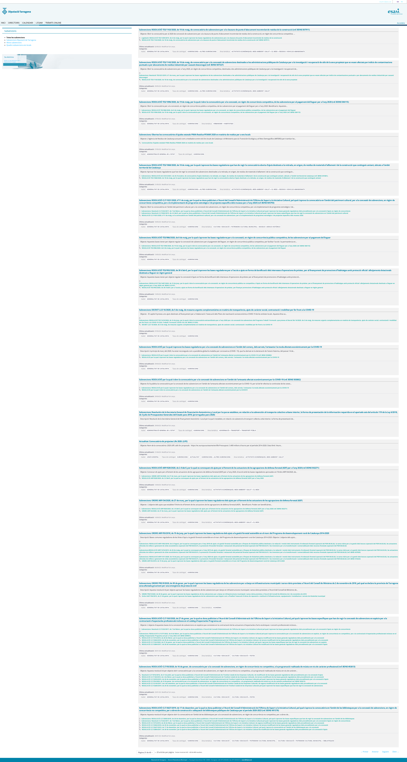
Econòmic (217, 608)
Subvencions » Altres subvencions (202, 51)
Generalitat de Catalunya (158, 51)
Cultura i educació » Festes (243, 656)
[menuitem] (3, 22)
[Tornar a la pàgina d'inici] (395, 11)
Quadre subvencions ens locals (18, 45)
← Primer (364, 752)
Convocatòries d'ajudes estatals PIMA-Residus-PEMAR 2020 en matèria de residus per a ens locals (177, 143)
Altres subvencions (14, 42)
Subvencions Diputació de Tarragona (21, 40)
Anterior (375, 752)
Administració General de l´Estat (161, 154)
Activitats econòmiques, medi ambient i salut (251, 91)
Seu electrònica (9, 57)
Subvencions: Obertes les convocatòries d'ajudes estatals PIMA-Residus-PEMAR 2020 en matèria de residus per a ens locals (194, 134)
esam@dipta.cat (247, 760)
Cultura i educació (221, 656)
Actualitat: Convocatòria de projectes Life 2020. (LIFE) (163, 441)
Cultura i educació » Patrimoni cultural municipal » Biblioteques (306, 741)
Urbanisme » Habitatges (223, 124)
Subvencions (193, 124)
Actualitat (194, 457)
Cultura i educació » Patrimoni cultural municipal (254, 741)
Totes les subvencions (15, 37)
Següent (385, 752)
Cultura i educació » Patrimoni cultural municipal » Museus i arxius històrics (246, 227)
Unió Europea (152, 457)
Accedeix (401, 23)
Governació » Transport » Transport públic (237, 430)
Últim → (395, 752)
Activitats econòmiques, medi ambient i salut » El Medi (236, 490)
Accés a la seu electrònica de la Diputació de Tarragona (12, 61)
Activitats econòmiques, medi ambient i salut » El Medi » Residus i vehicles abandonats (268, 51)
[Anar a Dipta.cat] (16, 11)
